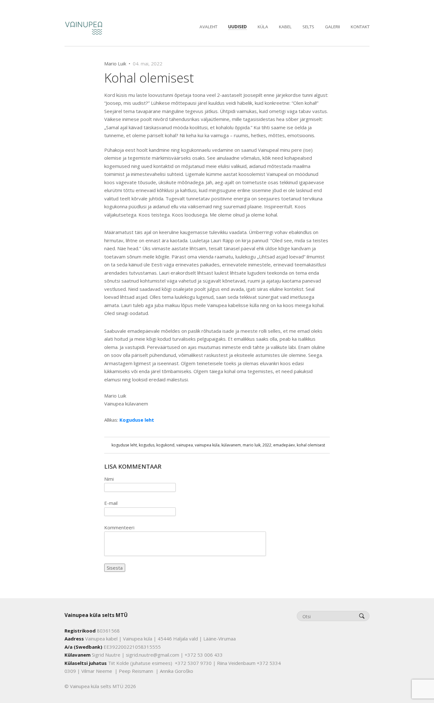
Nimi (109, 479)
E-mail (111, 503)
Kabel (285, 27)
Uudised (237, 27)
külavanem (231, 445)
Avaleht (208, 27)
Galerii (332, 27)
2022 (266, 445)
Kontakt (360, 27)
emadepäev (284, 445)
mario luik (252, 445)
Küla (263, 27)
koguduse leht (124, 445)
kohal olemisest (311, 445)
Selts (308, 27)
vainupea (184, 445)
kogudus (146, 445)
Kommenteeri (119, 527)
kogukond (165, 445)
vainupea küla (207, 445)
